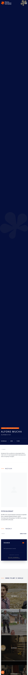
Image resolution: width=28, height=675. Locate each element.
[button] (2, 672)
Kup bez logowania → (14, 557)
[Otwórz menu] (26, 3)
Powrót (4, 449)
